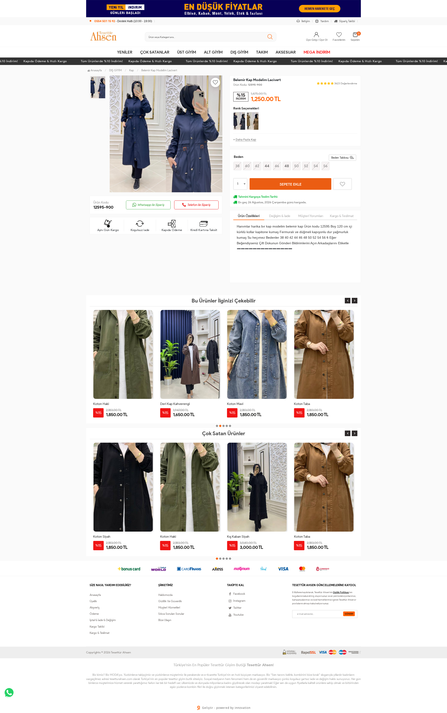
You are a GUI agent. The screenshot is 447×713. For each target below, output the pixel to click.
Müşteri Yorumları (310, 216)
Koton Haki (101, 404)
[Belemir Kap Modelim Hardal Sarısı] (253, 121)
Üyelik (93, 601)
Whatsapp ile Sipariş (150, 205)
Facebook (239, 593)
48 (286, 166)
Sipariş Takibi (347, 21)
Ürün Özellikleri (249, 216)
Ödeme (94, 613)
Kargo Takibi (97, 626)
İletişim (305, 21)
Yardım (324, 21)
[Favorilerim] (339, 34)
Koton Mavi (235, 404)
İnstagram (239, 600)
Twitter (237, 607)
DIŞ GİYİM (239, 52)
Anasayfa (96, 70)
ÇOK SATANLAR (154, 52)
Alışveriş (94, 607)
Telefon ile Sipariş (198, 205)
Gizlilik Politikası (341, 592)
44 (267, 166)
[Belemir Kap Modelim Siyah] (239, 121)
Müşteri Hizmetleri (169, 607)
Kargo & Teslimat (342, 216)
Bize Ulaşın (164, 620)
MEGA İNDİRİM (317, 52)
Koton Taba (302, 404)
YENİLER (124, 52)
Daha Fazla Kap (246, 139)
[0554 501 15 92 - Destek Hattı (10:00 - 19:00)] (121, 16)
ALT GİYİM (213, 52)
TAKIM (262, 52)
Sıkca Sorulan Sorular (171, 613)
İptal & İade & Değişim (103, 620)
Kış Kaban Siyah (171, 537)
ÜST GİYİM (186, 52)
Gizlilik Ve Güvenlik (170, 601)
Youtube (238, 614)
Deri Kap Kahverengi (175, 404)
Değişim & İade (279, 216)
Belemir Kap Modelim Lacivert (159, 70)
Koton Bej (301, 537)
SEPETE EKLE (290, 184)
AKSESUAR (286, 52)
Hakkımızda (165, 595)
